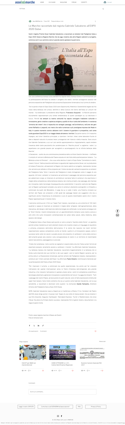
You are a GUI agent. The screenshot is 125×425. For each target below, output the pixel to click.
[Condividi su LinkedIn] (38, 325)
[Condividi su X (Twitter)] (34, 325)
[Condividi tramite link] (43, 325)
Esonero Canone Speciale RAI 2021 (91, 364)
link (124, 423)
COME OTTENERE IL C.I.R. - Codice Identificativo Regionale (62, 364)
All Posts (22, 9)
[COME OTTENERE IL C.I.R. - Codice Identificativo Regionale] (62, 352)
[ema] (117, 215)
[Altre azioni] (95, 21)
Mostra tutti (102, 341)
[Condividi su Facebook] (29, 325)
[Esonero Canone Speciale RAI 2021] (92, 352)
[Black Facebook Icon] (61, 416)
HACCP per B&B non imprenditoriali (29, 364)
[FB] (117, 211)
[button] (103, 8)
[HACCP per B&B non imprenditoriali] (33, 352)
